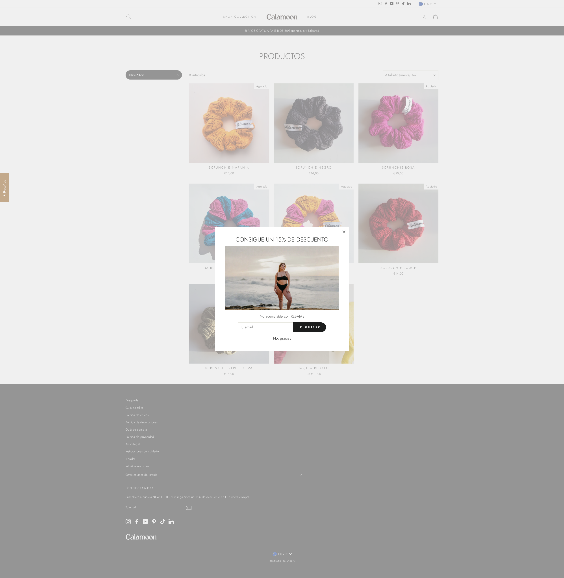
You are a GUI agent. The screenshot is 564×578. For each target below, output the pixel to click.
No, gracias (282, 338)
